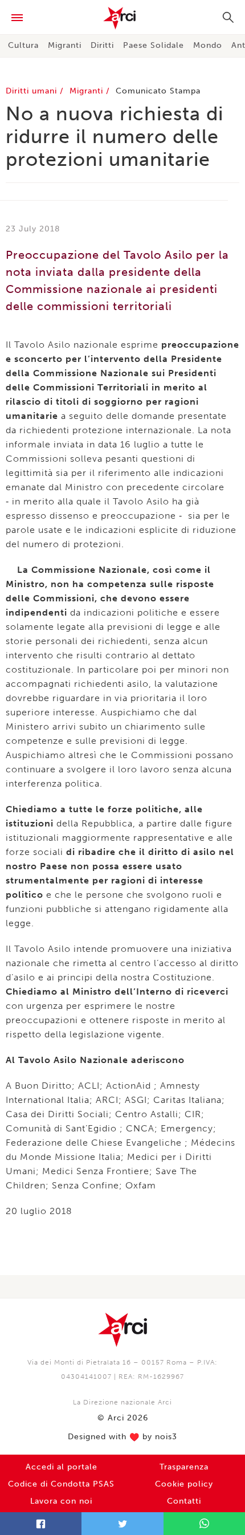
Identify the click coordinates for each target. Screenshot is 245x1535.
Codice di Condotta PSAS (61, 1484)
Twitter (122, 1523)
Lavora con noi (61, 1501)
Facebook (40, 1523)
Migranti (64, 45)
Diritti (102, 45)
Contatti (184, 1501)
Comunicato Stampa (158, 91)
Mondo (207, 45)
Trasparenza (184, 1467)
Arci (122, 18)
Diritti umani (33, 91)
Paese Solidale (153, 45)
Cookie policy (184, 1484)
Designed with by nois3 (122, 1437)
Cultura (23, 45)
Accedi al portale (61, 1467)
